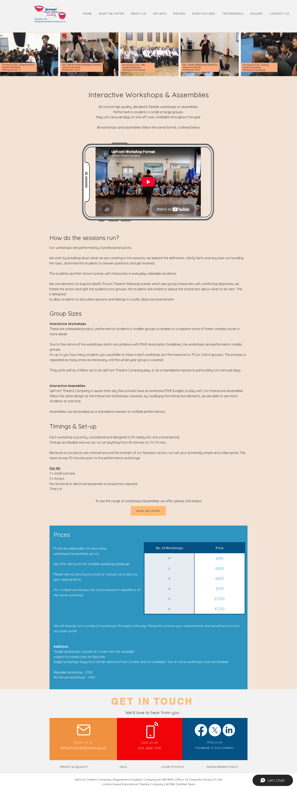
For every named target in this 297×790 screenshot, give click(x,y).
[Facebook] (201, 730)
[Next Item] (290, 54)
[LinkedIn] (229, 730)
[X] (215, 730)
